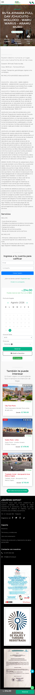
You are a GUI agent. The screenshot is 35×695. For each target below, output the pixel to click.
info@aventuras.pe (10, 557)
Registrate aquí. (25, 278)
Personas (8, 344)
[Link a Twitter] (16, 517)
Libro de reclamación (8, 536)
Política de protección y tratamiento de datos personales (16, 541)
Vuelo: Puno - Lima (11, 440)
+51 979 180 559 (9, 553)
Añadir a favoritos (18, 353)
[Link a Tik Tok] (24, 517)
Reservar (18, 349)
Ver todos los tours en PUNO (17, 491)
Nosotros (4, 528)
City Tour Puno (10, 406)
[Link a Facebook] (13, 517)
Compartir (18, 358)
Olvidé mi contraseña (17, 282)
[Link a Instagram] (20, 517)
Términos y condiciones (9, 532)
